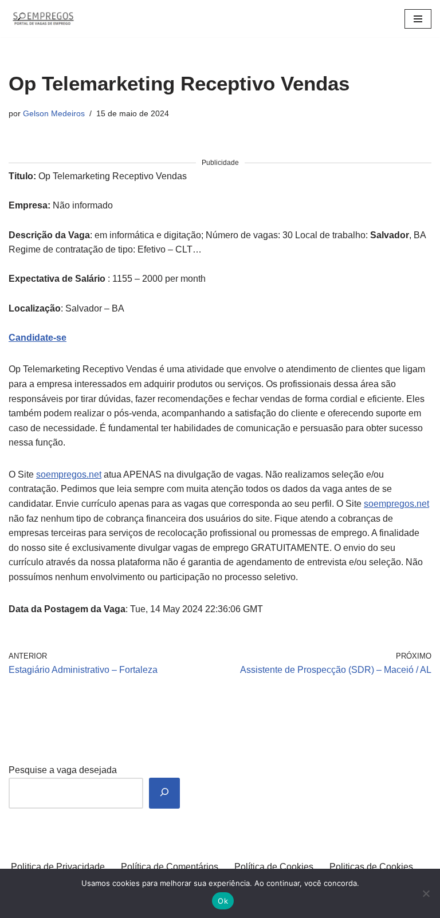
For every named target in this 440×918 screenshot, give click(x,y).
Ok (223, 900)
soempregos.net (68, 474)
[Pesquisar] (164, 793)
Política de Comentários (169, 867)
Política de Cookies (273, 867)
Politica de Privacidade (58, 867)
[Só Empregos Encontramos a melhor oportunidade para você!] (43, 18)
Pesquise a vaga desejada (63, 770)
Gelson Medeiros (54, 113)
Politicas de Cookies (371, 867)
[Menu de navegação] (417, 19)
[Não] (425, 893)
